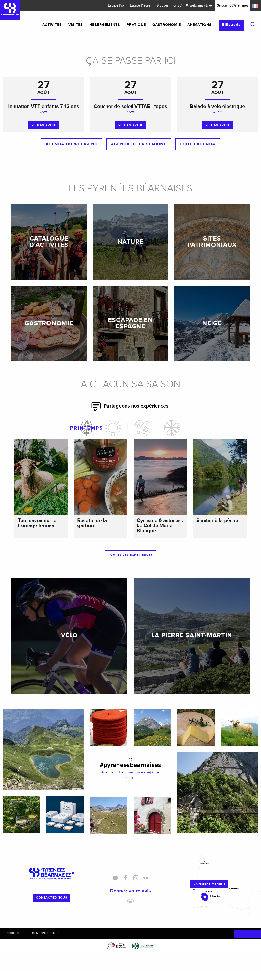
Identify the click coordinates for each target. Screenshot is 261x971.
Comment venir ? (209, 883)
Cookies (13, 933)
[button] (253, 24)
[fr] (255, 6)
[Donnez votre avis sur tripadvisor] (130, 902)
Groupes (162, 6)
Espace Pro (116, 6)
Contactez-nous (51, 897)
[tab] (86, 428)
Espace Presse (140, 6)
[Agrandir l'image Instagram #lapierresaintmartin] (108, 815)
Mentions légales (45, 933)
